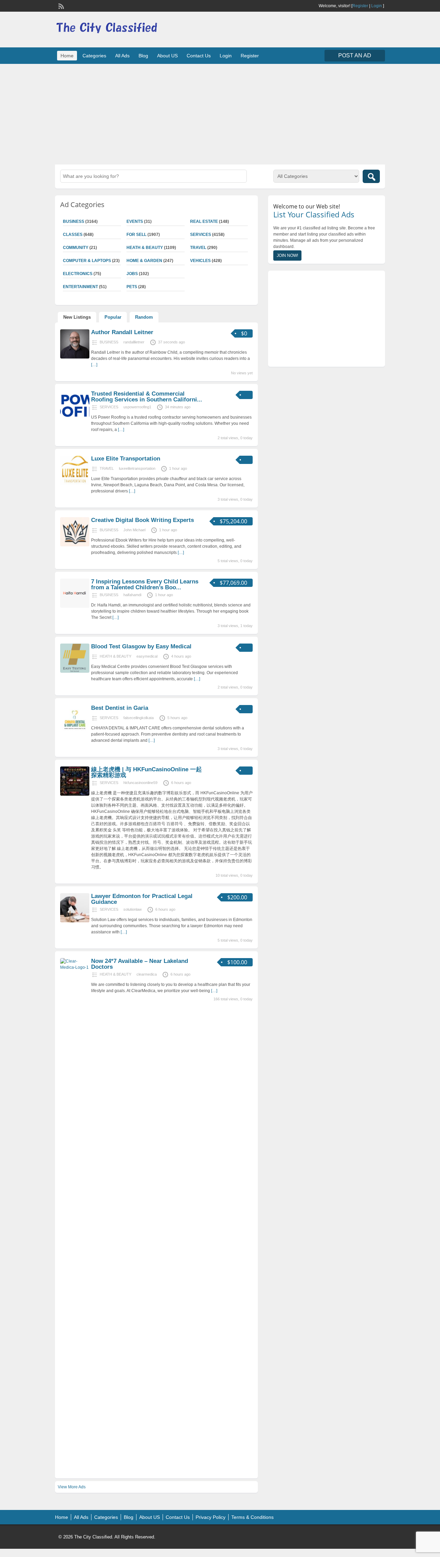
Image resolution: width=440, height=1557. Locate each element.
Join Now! (287, 255)
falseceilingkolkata (138, 718)
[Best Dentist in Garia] (74, 732)
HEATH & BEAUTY (144, 247)
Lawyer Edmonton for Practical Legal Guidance (141, 899)
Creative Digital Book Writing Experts (142, 520)
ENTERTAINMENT (80, 286)
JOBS (132, 273)
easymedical (146, 656)
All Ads (122, 55)
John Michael (134, 530)
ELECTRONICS (77, 273)
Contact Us (199, 55)
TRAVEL (198, 247)
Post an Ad (354, 55)
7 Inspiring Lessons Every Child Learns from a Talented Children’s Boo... (144, 584)
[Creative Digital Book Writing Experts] (74, 545)
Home (67, 55)
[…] (94, 364)
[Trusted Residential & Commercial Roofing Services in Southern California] (74, 418)
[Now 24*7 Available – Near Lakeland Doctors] (74, 967)
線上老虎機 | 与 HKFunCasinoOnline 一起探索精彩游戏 (146, 772)
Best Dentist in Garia (119, 708)
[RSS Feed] (60, 5)
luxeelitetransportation (137, 468)
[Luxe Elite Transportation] (74, 483)
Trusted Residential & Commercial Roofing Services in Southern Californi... (146, 396)
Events (134, 221)
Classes (72, 234)
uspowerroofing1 (137, 407)
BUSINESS (73, 221)
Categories (94, 55)
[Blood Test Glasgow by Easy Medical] (74, 671)
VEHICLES (200, 260)
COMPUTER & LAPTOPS (87, 260)
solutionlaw (132, 909)
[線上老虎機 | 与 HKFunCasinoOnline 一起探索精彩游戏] (74, 794)
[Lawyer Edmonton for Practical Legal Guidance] (74, 921)
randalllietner (133, 342)
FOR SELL (136, 234)
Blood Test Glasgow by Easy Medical (141, 646)
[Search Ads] (371, 176)
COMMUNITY (75, 247)
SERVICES (200, 234)
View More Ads (72, 1487)
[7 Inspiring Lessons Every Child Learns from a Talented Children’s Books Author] (74, 606)
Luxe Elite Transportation (125, 458)
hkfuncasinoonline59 (140, 783)
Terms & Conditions (252, 1517)
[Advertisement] (220, 113)
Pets (131, 286)
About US (167, 55)
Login (376, 5)
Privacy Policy (211, 1517)
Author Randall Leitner (122, 332)
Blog (143, 55)
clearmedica (146, 974)
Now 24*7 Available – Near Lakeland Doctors (139, 964)
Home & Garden (144, 260)
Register (360, 5)
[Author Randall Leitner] (74, 357)
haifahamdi (132, 595)
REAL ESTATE (204, 221)
